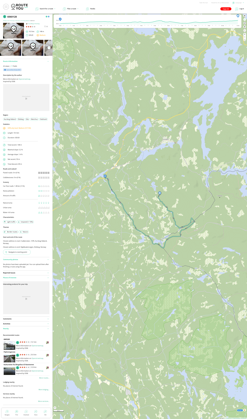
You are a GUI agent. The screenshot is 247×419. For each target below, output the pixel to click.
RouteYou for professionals (220, 3)
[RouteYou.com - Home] (19, 7)
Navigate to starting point (17, 252)
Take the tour (203, 3)
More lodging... (44, 390)
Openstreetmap (24, 79)
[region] (150, 216)
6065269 (7, 339)
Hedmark (43, 119)
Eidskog (21, 119)
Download (26, 415)
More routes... (44, 378)
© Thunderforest (228, 418)
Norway (12, 20)
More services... (43, 401)
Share (35, 415)
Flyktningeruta (9, 352)
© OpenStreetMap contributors (239, 418)
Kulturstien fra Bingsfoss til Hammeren (19, 365)
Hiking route (6, 20)
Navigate (7, 415)
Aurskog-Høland (25, 20)
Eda (27, 119)
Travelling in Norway (34, 24)
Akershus (17, 20)
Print (16, 415)
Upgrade (226, 9)
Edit (45, 415)
